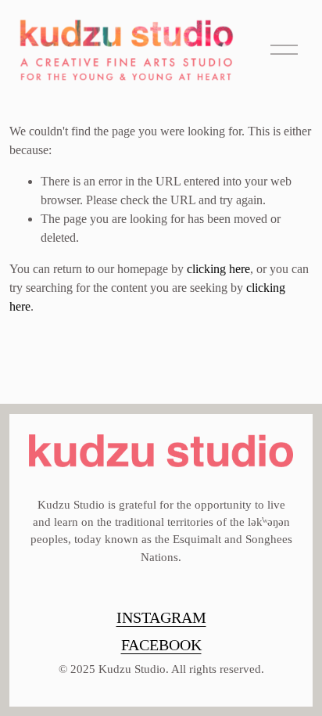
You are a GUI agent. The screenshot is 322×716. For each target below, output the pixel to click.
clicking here (218, 268)
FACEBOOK (161, 644)
